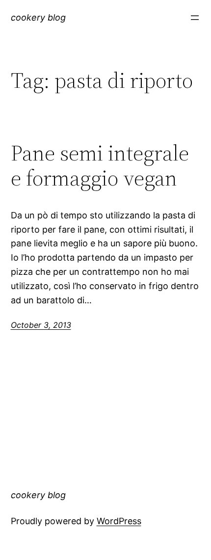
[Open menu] (195, 18)
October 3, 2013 (41, 325)
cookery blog (38, 17)
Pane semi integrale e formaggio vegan (100, 165)
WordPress (119, 521)
